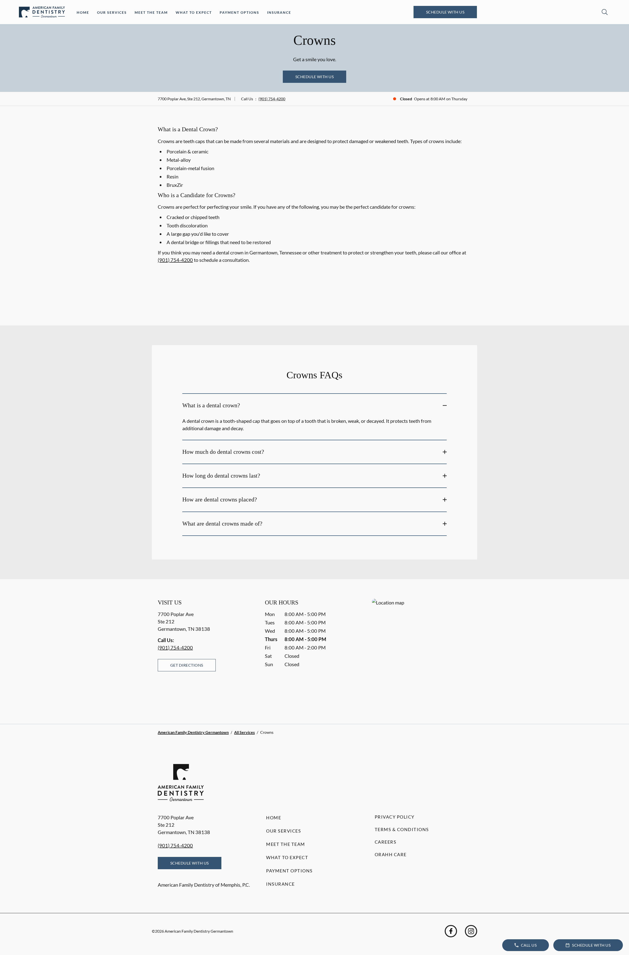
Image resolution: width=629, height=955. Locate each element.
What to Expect (194, 12)
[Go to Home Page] (42, 12)
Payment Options (239, 12)
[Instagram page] (471, 931)
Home (83, 12)
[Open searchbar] (604, 12)
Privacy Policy (395, 817)
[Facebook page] (451, 931)
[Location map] (421, 651)
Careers (386, 842)
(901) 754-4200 (271, 98)
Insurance (279, 12)
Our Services (112, 12)
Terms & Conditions (402, 829)
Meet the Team (151, 12)
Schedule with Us (445, 12)
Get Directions (186, 665)
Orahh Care (391, 854)
